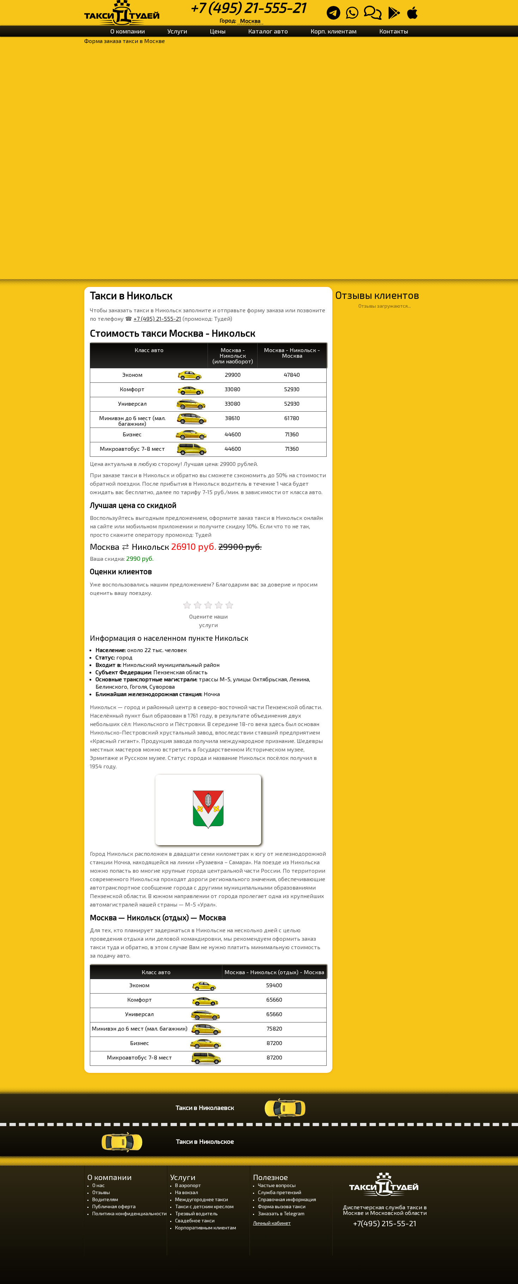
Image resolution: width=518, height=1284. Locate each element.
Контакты (393, 31)
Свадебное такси (195, 1220)
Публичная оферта (114, 1206)
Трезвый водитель (196, 1213)
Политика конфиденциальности (129, 1213)
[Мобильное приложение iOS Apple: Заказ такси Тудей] (414, 15)
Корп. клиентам (333, 31)
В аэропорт (188, 1185)
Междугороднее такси (201, 1199)
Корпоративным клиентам (205, 1227)
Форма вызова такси (282, 1206)
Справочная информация (287, 1199)
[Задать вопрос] (375, 15)
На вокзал (186, 1192)
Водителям (105, 1199)
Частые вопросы (277, 1185)
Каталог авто (268, 31)
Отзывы (101, 1192)
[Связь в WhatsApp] (354, 15)
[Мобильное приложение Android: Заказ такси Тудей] (396, 15)
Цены (218, 31)
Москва (250, 20)
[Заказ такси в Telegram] (336, 15)
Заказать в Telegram (281, 1213)
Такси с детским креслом (204, 1206)
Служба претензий (279, 1192)
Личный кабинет (272, 1223)
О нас (98, 1185)
